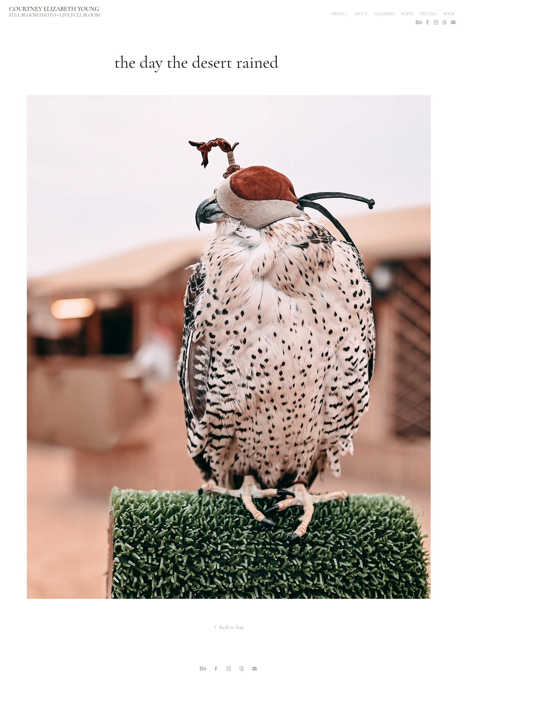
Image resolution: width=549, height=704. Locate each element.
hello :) (339, 13)
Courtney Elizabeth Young (54, 9)
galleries (384, 13)
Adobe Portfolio (238, 684)
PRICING (428, 13)
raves (407, 13)
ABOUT (360, 13)
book (449, 13)
